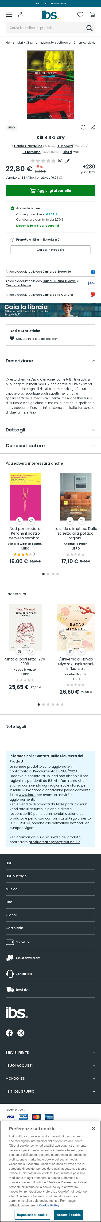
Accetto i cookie (69, 1214)
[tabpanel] (50, 84)
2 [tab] (48, 574)
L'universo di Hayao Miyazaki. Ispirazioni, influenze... (76, 664)
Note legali (16, 726)
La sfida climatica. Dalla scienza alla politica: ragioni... (75, 533)
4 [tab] (57, 574)
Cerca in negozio (50, 249)
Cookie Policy (49, 1205)
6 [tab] (62, 705)
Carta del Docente (57, 272)
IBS (23, 178)
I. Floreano (32, 152)
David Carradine (28, 146)
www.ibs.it (27, 794)
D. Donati (65, 146)
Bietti (67, 152)
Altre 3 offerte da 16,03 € (44, 178)
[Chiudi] (93, 1128)
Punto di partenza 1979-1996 (25, 662)
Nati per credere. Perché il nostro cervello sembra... (25, 533)
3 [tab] (53, 574)
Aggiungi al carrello (54, 190)
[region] (50, 1171)
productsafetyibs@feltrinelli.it (54, 842)
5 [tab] (57, 705)
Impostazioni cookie (32, 1214)
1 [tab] (50, 117)
